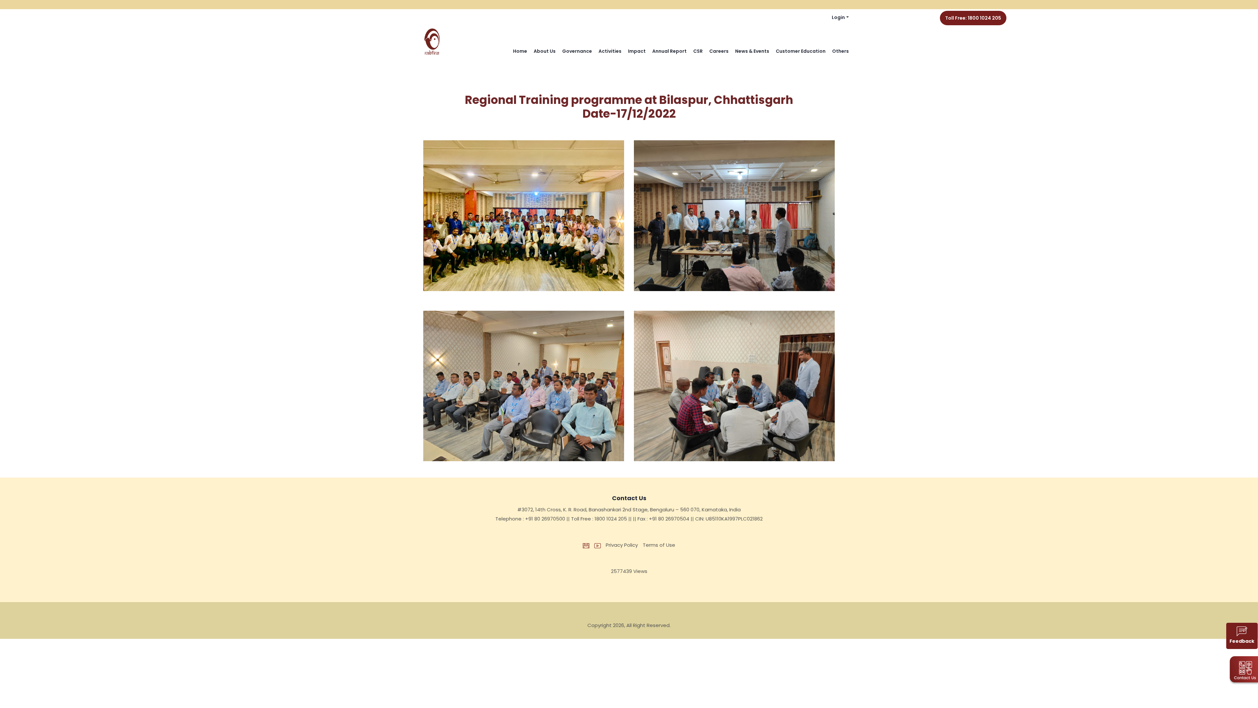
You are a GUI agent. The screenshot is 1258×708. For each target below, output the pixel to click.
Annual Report (669, 51)
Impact (637, 51)
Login (838, 17)
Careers (719, 51)
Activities (610, 51)
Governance (577, 51)
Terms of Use (659, 544)
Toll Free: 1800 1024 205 (973, 18)
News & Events (752, 51)
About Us (545, 51)
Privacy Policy (622, 544)
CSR (698, 51)
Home (520, 51)
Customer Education (801, 51)
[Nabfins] (432, 42)
